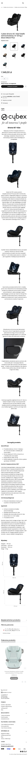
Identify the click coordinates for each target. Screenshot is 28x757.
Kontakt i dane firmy (6, 744)
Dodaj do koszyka (12, 86)
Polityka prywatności (6, 735)
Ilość (2, 76)
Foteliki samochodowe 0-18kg (20, 7)
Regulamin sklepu (5, 733)
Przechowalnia (4, 717)
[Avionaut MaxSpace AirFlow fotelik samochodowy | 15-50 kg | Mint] (14, 657)
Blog (2, 737)
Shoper (24, 754)
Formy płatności (5, 726)
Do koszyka (14, 678)
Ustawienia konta (5, 719)
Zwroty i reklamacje (5, 738)
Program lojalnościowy (6, 706)
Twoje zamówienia (5, 715)
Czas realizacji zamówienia (7, 724)
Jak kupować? (4, 708)
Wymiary (4, 540)
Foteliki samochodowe (8, 7)
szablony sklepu (13, 754)
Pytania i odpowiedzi (6, 704)
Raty (2, 710)
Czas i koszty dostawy (6, 728)
